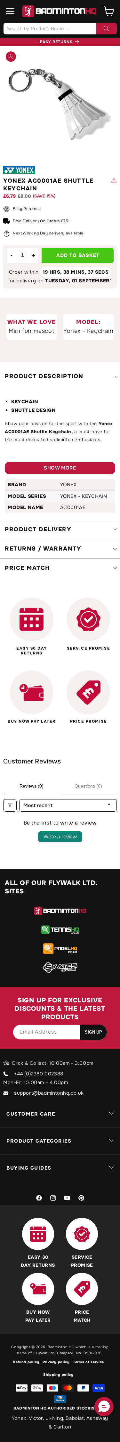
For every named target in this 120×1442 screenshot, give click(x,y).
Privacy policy (56, 1362)
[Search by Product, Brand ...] (106, 28)
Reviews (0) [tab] (32, 786)
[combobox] (60, 28)
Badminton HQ (61, 1347)
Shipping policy (58, 1374)
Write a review (60, 836)
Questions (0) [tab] (88, 786)
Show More (60, 468)
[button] (10, 11)
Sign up (93, 1032)
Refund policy (26, 1362)
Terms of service (88, 1362)
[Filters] (10, 805)
